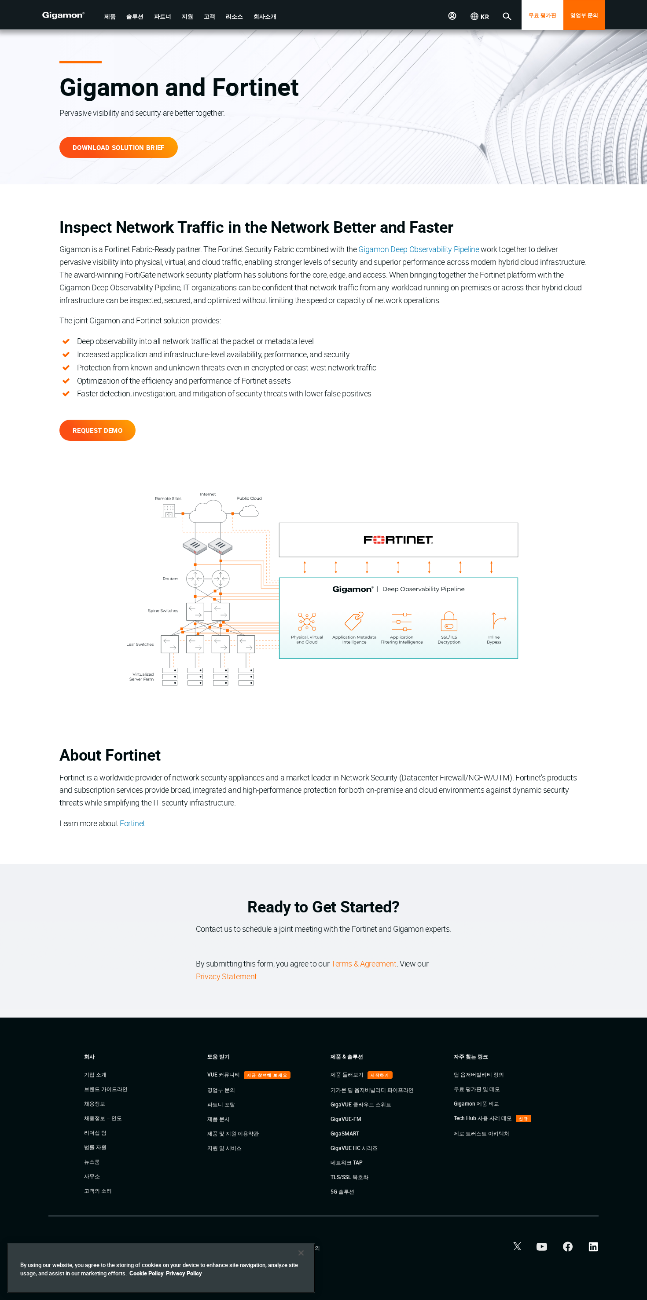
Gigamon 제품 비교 (476, 1103)
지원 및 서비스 (224, 1147)
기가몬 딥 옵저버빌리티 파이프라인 (372, 1089)
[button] (110, 16)
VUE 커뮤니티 (224, 1074)
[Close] (301, 1253)
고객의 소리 (98, 1190)
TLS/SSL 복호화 (349, 1176)
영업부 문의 (584, 14)
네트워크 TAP (347, 1162)
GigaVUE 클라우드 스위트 (361, 1104)
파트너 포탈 (221, 1104)
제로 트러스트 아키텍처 (481, 1133)
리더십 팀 (95, 1132)
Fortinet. (133, 823)
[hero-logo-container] (70, 16)
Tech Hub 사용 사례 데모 (483, 1117)
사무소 (92, 1175)
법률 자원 (95, 1146)
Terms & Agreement (364, 963)
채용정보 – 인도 (103, 1117)
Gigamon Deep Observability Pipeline (418, 249)
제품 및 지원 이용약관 (233, 1133)
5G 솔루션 (342, 1191)
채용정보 (94, 1103)
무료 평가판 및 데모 (477, 1088)
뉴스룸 (92, 1161)
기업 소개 (95, 1074)
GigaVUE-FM (346, 1118)
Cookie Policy (146, 1273)
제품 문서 (218, 1118)
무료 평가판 (542, 14)
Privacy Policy (184, 1273)
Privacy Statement (226, 976)
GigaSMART (345, 1133)
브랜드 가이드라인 (106, 1088)
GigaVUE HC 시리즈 (354, 1147)
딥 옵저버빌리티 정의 (479, 1074)
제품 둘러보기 (348, 1074)
